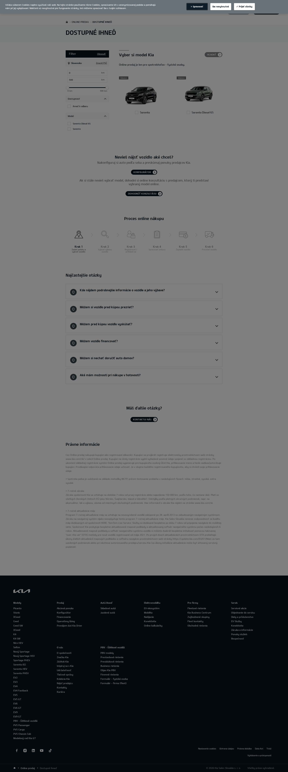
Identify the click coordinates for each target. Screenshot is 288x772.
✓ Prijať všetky (244, 6)
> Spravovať (197, 6)
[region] (144, 7)
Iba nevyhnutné (220, 6)
